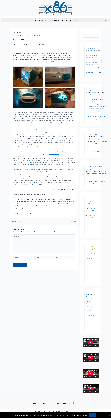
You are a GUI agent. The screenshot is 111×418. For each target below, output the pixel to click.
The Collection (31, 17)
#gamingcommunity (94, 108)
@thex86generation (92, 48)
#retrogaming (99, 94)
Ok (92, 415)
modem (30, 162)
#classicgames (97, 104)
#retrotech (99, 62)
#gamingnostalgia (97, 111)
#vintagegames (97, 97)
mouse (27, 169)
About (90, 17)
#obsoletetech (91, 62)
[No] (109, 415)
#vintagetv (93, 176)
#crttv (92, 173)
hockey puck (22, 176)
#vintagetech (101, 60)
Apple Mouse (40, 182)
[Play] (84, 345)
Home (21, 17)
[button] (45, 17)
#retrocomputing (92, 55)
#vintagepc (103, 67)
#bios (105, 53)
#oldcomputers (91, 60)
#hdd (100, 53)
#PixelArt (103, 106)
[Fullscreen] (97, 345)
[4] (21, 157)
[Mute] (95, 345)
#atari (92, 94)
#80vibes (104, 141)
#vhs (104, 173)
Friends (73, 17)
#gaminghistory (91, 101)
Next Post (74, 221)
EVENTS (42, 17)
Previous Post (15, 221)
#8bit (103, 108)
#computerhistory (92, 57)
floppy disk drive (50, 152)
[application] (91, 342)
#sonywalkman (100, 139)
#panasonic (99, 173)
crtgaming (90, 258)
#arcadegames (102, 101)
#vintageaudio (91, 141)
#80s (98, 141)
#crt (88, 173)
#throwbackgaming (93, 106)
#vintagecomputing (92, 67)
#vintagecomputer (92, 53)
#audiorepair (96, 143)
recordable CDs (54, 154)
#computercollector (92, 64)
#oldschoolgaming (97, 99)
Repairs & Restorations (58, 17)
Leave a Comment (18, 35)
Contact (82, 17)
